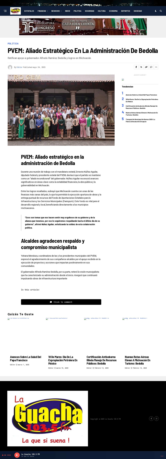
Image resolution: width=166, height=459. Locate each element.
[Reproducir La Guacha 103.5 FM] (17, 455)
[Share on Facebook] (136, 67)
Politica (77, 11)
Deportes (125, 11)
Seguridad (89, 11)
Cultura (101, 11)
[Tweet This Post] (141, 67)
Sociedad (138, 11)
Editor (20, 67)
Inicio (67, 11)
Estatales (29, 11)
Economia (113, 11)
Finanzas (42, 11)
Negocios (55, 11)
